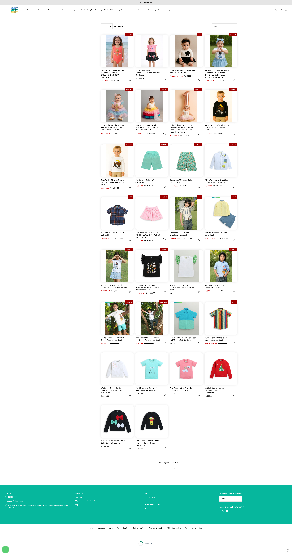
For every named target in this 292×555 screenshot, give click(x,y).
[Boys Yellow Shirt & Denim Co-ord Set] (221, 213)
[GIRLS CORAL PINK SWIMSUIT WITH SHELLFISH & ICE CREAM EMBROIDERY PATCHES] (117, 51)
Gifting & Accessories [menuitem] (123, 10)
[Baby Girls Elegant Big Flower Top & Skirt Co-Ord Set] (186, 51)
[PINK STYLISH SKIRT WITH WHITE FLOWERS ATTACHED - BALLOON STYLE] (151, 213)
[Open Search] (276, 10)
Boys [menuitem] (56, 10)
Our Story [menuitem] (152, 10)
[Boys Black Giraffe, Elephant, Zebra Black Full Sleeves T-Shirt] (221, 106)
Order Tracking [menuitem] (164, 10)
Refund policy (123, 528)
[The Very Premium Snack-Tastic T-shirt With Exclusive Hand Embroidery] (151, 266)
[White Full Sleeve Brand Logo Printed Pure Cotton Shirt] (221, 160)
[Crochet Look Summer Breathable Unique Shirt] (186, 213)
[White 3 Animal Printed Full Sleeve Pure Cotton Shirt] (117, 318)
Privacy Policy (150, 501)
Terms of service (156, 528)
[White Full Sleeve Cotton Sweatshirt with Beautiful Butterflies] (117, 368)
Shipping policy (174, 528)
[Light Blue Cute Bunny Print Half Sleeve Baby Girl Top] (151, 368)
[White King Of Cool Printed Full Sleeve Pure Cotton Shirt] (151, 318)
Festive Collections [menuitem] (34, 10)
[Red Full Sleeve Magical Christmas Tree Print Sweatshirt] (221, 368)
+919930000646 (13, 497)
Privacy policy (139, 528)
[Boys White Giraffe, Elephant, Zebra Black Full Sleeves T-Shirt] (117, 160)
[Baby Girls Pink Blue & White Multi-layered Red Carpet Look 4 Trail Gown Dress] (117, 106)
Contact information (193, 528)
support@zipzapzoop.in (16, 501)
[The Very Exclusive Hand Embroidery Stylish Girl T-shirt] (117, 266)
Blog (76, 505)
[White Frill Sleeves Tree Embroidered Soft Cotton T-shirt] (186, 266)
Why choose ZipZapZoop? (85, 501)
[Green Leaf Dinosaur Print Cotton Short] (186, 160)
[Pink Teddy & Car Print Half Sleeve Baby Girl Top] (186, 368)
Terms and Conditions (153, 505)
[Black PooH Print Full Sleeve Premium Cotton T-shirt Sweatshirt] (151, 421)
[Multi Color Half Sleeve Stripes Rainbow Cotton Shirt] (221, 318)
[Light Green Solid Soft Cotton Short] (151, 160)
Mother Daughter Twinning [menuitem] (91, 10)
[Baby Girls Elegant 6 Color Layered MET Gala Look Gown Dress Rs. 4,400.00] (151, 106)
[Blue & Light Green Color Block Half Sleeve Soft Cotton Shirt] (186, 318)
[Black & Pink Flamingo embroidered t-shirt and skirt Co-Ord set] (151, 51)
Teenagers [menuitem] (73, 10)
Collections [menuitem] (140, 10)
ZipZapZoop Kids (105, 528)
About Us (78, 497)
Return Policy (150, 497)
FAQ (146, 508)
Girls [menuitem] (48, 10)
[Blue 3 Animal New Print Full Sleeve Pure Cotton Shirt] (221, 266)
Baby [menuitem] (63, 10)
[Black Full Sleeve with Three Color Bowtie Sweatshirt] (117, 421)
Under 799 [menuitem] (108, 10)
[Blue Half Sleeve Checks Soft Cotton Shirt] (117, 213)
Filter (105, 26)
